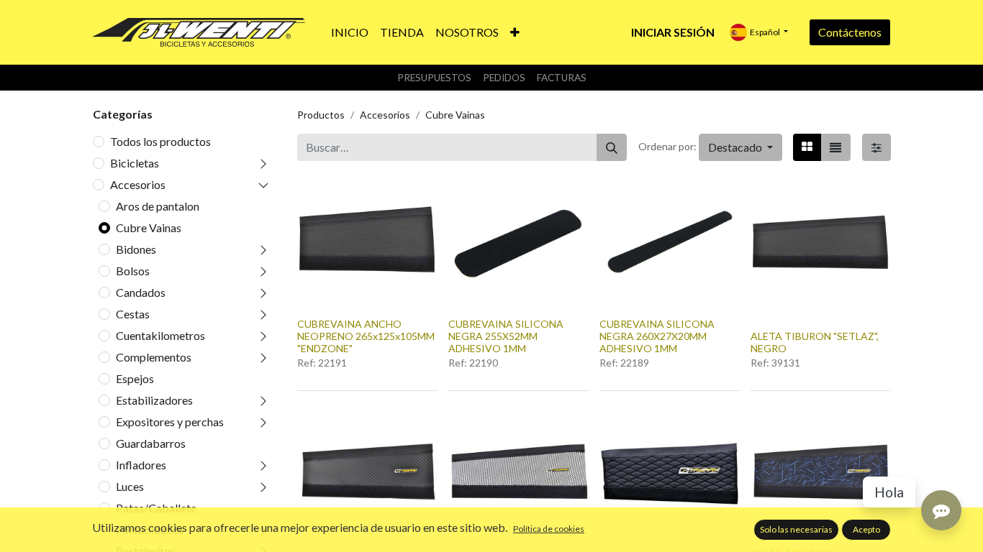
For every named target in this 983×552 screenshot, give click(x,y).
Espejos (135, 378)
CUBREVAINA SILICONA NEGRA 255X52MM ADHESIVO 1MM (505, 336)
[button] (514, 32)
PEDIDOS (504, 77)
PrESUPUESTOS (434, 77)
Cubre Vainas (148, 227)
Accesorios (138, 184)
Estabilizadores (154, 400)
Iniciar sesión (673, 32)
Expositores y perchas (170, 421)
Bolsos (133, 270)
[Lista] (835, 147)
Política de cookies (548, 528)
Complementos (153, 357)
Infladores (141, 465)
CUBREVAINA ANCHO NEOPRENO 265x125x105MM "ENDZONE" (366, 336)
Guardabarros (151, 443)
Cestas (133, 314)
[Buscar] (612, 147)
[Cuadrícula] (807, 147)
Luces (130, 486)
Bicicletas (134, 163)
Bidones (136, 249)
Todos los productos (160, 141)
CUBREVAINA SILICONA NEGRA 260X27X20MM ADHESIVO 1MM (657, 336)
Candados (141, 292)
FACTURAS (561, 77)
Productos (321, 115)
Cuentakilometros (160, 335)
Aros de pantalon (157, 206)
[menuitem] (349, 32)
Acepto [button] (866, 529)
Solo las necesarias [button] (796, 529)
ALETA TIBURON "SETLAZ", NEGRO (815, 342)
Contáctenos (850, 32)
